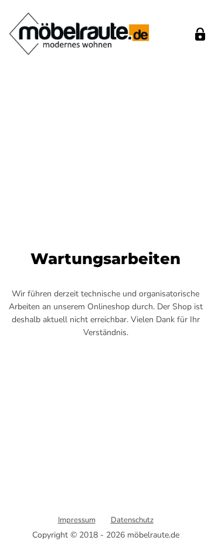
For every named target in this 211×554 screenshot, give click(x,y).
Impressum (77, 520)
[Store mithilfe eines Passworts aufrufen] (200, 34)
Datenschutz (132, 520)
